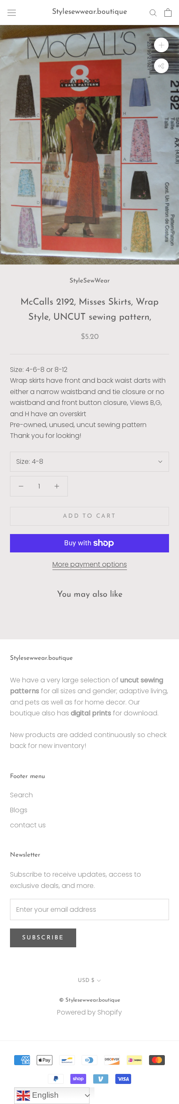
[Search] (153, 12)
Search (21, 795)
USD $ (86, 980)
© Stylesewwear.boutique (89, 1000)
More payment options (89, 564)
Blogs (18, 810)
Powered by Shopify (89, 1012)
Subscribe (43, 938)
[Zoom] (161, 45)
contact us (28, 825)
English (44, 1095)
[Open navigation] (11, 12)
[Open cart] (168, 12)
